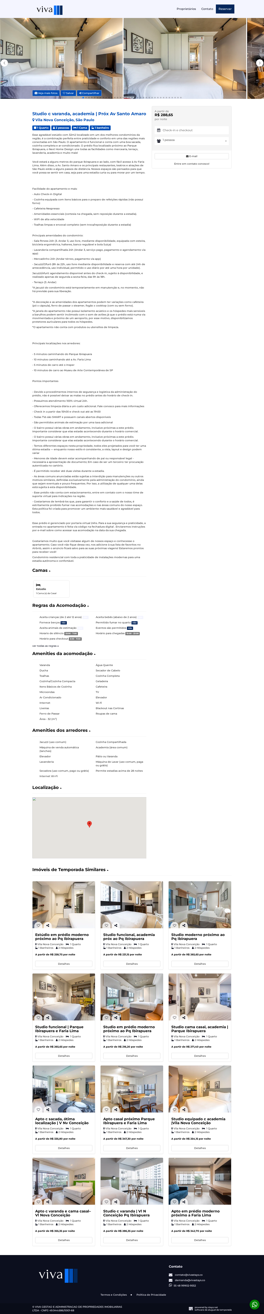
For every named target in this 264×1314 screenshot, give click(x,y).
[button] (259, 63)
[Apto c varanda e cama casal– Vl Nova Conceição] (64, 1181)
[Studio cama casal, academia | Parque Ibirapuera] (200, 997)
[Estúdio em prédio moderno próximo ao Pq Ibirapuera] (64, 904)
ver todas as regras (44, 645)
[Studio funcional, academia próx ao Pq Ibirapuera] (132, 904)
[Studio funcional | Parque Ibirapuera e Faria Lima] (64, 997)
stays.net (213, 1307)
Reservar (225, 9)
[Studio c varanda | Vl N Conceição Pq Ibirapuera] (132, 1181)
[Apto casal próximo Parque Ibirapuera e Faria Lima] (132, 1089)
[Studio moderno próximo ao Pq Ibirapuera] (200, 904)
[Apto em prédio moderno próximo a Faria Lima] (200, 1181)
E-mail (193, 156)
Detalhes (64, 963)
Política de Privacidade (151, 1294)
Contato (207, 9)
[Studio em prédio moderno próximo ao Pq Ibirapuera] (132, 997)
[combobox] (196, 141)
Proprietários (186, 9)
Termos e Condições (114, 1294)
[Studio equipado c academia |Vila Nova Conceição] (200, 1089)
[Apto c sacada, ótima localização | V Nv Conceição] (64, 1089)
